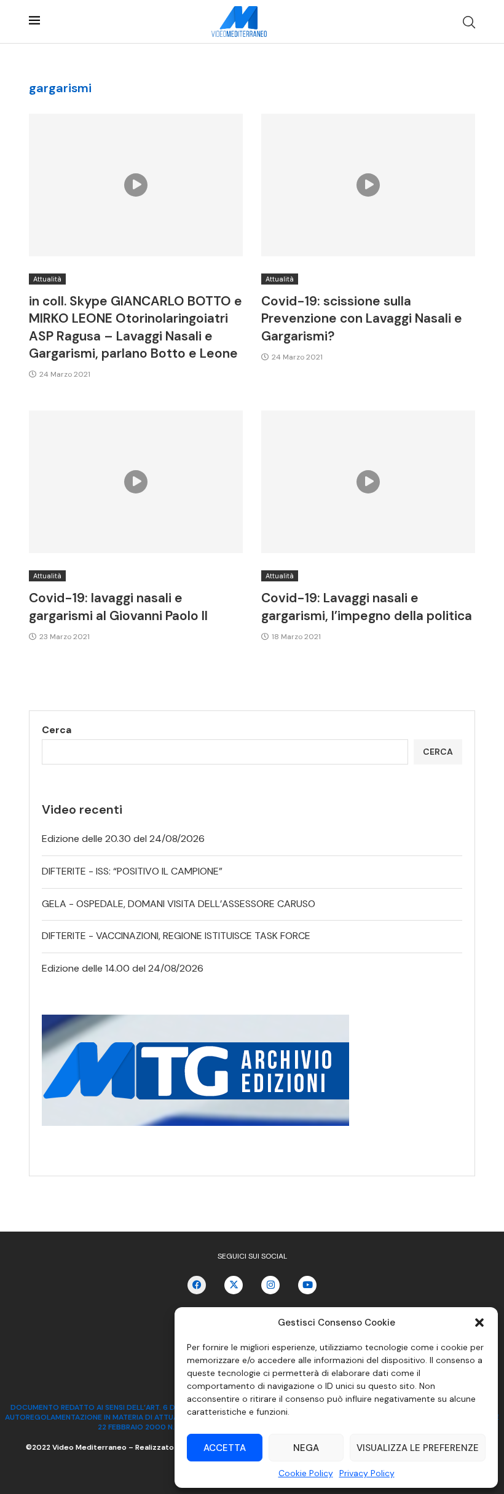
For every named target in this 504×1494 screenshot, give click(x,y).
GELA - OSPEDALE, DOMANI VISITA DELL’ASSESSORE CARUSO (178, 903)
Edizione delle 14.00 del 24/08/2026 (122, 968)
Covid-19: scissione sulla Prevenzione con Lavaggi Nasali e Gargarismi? (361, 319)
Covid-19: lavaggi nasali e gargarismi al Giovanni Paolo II (118, 606)
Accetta (224, 1448)
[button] (479, 1322)
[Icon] (136, 185)
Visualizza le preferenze (417, 1448)
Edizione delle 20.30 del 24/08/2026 (123, 838)
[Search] (469, 22)
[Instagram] (270, 1285)
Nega (306, 1448)
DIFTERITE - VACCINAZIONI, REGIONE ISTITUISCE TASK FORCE (176, 935)
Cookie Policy (305, 1473)
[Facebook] (196, 1285)
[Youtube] (307, 1285)
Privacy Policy (367, 1473)
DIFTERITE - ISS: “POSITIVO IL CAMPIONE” (132, 871)
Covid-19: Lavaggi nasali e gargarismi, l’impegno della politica (366, 606)
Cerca (56, 729)
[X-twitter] (233, 1285)
